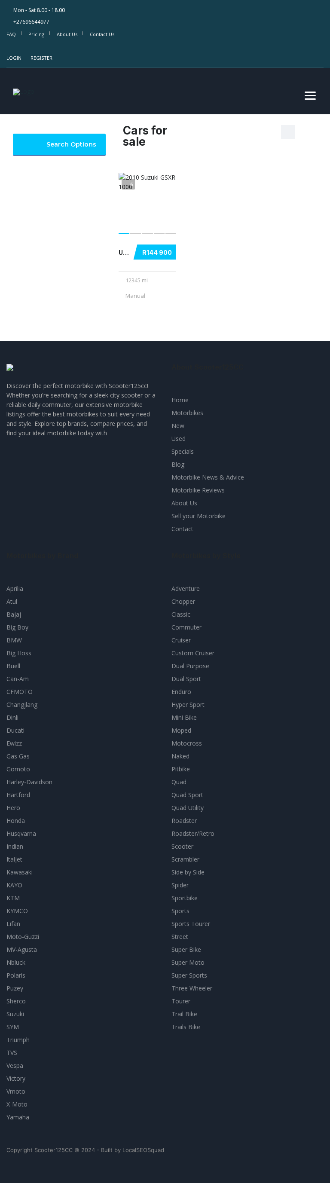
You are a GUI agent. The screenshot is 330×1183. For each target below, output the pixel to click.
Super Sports (189, 975)
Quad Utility (187, 808)
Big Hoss (18, 653)
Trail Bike (184, 1014)
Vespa (14, 1065)
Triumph (18, 1040)
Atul (11, 601)
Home (180, 400)
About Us (67, 34)
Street (179, 936)
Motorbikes (187, 413)
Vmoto (15, 1091)
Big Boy (17, 627)
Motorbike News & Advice (207, 477)
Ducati (15, 730)
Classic (180, 614)
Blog (177, 464)
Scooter (182, 846)
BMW (14, 640)
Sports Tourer (190, 924)
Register (41, 58)
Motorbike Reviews (198, 490)
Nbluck (15, 962)
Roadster (184, 820)
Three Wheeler (191, 988)
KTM (13, 898)
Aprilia (14, 588)
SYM (12, 1027)
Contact (182, 529)
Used (178, 438)
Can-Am (17, 679)
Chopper (183, 601)
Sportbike (184, 898)
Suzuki (15, 1014)
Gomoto (18, 769)
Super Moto (188, 962)
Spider (180, 885)
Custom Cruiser (192, 653)
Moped (181, 730)
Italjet (14, 859)
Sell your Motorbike (198, 516)
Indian (14, 846)
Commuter (186, 627)
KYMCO (17, 911)
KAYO (14, 885)
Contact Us (102, 34)
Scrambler (185, 859)
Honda (15, 820)
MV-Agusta (21, 949)
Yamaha (17, 1117)
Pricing (36, 34)
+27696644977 (31, 21)
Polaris (15, 975)
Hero (13, 808)
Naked (180, 756)
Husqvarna (21, 833)
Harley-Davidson (29, 782)
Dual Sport (186, 679)
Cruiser (181, 640)
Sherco (16, 1001)
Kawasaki (19, 872)
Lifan (13, 924)
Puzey (14, 988)
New (177, 426)
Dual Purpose (190, 666)
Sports (180, 911)
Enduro (181, 692)
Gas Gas (18, 756)
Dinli (12, 717)
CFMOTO (19, 692)
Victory (15, 1078)
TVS (11, 1052)
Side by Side (188, 872)
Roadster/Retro (192, 833)
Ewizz (14, 743)
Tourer (180, 1001)
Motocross (186, 743)
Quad (178, 782)
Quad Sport (187, 795)
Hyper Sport (188, 704)
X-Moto (17, 1104)
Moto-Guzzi (22, 936)
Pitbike (180, 769)
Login (13, 58)
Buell (13, 666)
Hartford (18, 795)
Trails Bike (185, 1027)
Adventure (185, 588)
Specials (182, 451)
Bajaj (13, 614)
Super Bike (186, 949)
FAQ (11, 34)
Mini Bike (184, 717)
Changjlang (21, 704)
